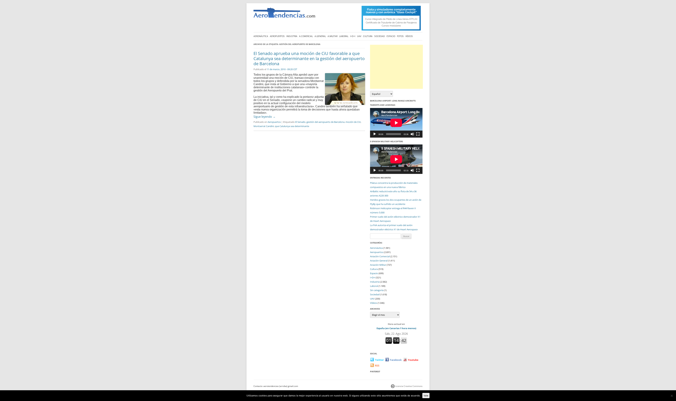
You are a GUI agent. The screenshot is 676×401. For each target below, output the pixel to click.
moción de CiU (353, 122)
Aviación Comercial (380, 256)
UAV (359, 36)
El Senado (300, 122)
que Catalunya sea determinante (292, 126)
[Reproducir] (374, 134)
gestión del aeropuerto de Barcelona (325, 122)
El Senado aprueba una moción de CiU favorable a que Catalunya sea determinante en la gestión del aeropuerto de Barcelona (309, 58)
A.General (320, 36)
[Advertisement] (396, 67)
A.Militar (332, 36)
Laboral (343, 36)
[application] (396, 122)
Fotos (400, 36)
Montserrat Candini (264, 126)
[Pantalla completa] (418, 134)
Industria (291, 36)
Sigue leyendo (265, 117)
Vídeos (409, 36)
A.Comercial (306, 36)
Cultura (368, 36)
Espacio (391, 36)
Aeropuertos (277, 36)
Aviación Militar (378, 264)
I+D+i (352, 36)
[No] (671, 395)
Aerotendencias (284, 14)
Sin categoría (376, 290)
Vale (426, 395)
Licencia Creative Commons (409, 386)
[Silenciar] (412, 134)
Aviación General (378, 260)
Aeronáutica (261, 36)
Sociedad (379, 36)
